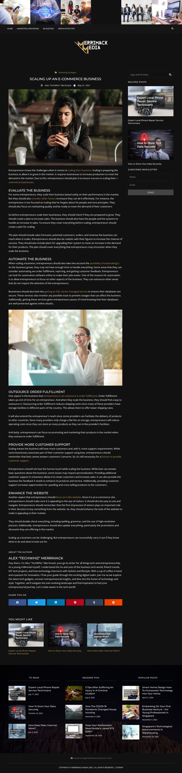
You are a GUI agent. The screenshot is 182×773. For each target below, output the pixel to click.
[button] (172, 28)
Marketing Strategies (28, 29)
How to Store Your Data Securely (64, 650)
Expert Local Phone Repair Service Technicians (22, 652)
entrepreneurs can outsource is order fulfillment (70, 395)
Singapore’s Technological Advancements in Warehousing (157, 729)
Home (10, 29)
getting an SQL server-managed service (66, 291)
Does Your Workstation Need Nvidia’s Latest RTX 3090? (99, 728)
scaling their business (79, 170)
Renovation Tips (66, 29)
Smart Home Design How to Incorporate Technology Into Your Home (157, 690)
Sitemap (119, 767)
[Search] (170, 75)
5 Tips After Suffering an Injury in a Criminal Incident (99, 690)
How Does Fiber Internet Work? (103, 650)
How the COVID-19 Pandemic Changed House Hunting (100, 709)
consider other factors (43, 198)
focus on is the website (68, 497)
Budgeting (48, 29)
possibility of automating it (104, 263)
